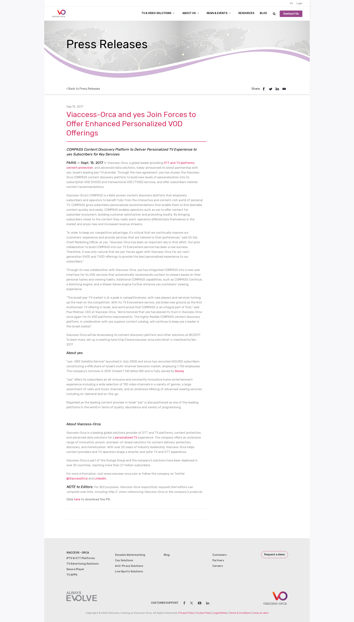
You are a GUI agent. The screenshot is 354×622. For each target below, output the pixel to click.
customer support (164, 602)
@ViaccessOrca (77, 478)
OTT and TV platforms (179, 163)
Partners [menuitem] (218, 560)
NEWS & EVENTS (217, 13)
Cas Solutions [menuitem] (124, 560)
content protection (79, 167)
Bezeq (179, 371)
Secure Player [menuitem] (75, 569)
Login (299, 3)
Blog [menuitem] (167, 554)
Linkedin (100, 478)
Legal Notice (220, 612)
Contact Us (291, 13)
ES (291, 3)
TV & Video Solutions (156, 13)
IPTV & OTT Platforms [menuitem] (80, 558)
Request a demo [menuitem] (274, 554)
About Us (189, 13)
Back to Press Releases (83, 88)
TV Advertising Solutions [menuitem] (82, 563)
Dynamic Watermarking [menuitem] (130, 554)
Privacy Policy (186, 612)
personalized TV (126, 437)
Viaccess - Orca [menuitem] (77, 552)
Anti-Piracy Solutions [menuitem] (129, 566)
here (77, 499)
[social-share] (184, 603)
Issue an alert (260, 612)
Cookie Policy (203, 612)
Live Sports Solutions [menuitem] (129, 571)
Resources (246, 13)
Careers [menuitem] (217, 566)
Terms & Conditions (240, 612)
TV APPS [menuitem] (71, 574)
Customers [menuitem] (219, 554)
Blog (263, 13)
